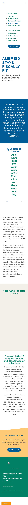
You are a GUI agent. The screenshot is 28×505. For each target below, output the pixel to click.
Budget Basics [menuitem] (13, 18)
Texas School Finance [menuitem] (14, 30)
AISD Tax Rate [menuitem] (13, 23)
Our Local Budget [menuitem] (14, 21)
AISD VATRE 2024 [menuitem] (14, 26)
